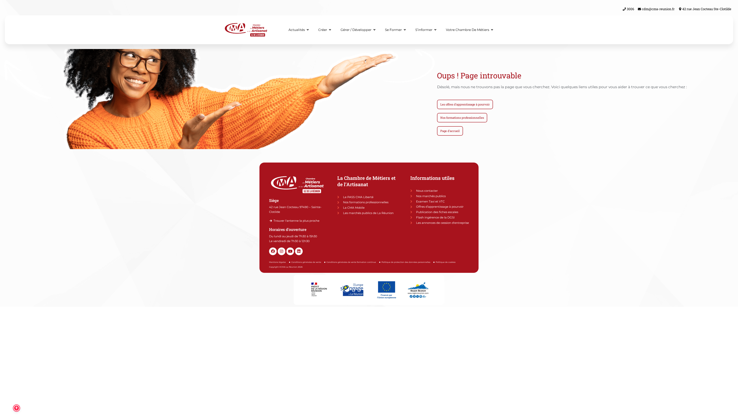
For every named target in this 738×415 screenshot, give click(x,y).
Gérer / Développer (356, 30)
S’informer (423, 30)
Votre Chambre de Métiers (467, 30)
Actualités (296, 30)
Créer (322, 30)
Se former (393, 30)
